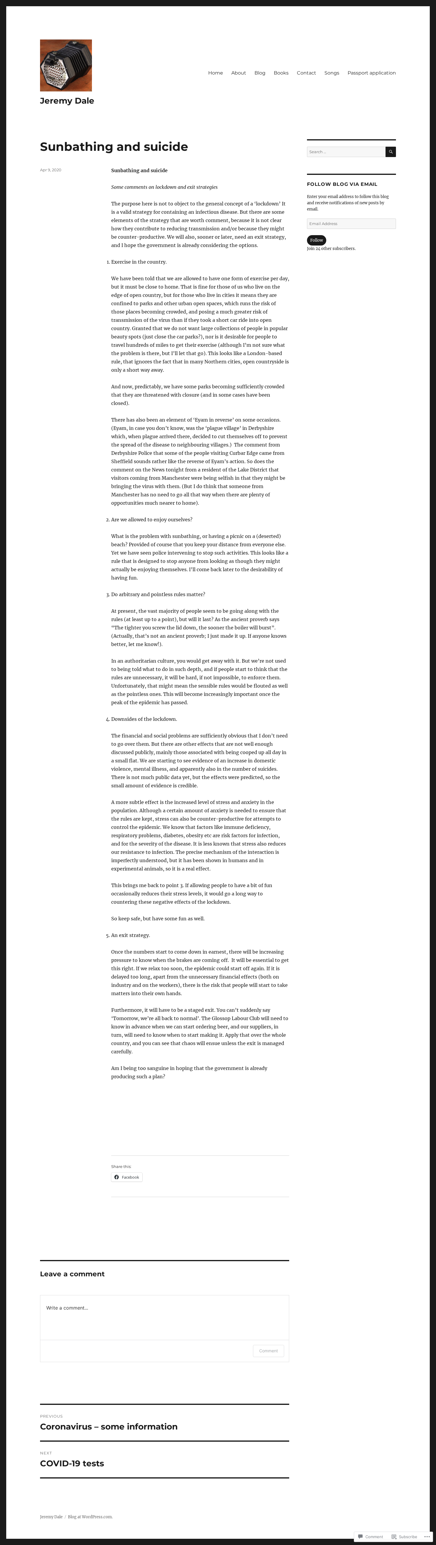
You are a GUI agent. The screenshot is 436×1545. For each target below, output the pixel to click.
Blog (259, 73)
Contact (306, 73)
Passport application (372, 73)
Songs (331, 73)
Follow (316, 240)
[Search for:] (346, 151)
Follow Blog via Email (342, 184)
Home (215, 73)
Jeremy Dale (67, 101)
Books (281, 73)
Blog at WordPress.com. (90, 1516)
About (238, 73)
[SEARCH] (391, 152)
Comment (268, 1350)
